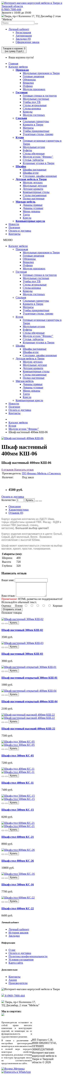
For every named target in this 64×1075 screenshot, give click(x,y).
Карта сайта (16, 962)
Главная (13, 63)
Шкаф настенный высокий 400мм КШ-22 (28, 728)
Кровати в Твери (33, 124)
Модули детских (33, 182)
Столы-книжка (32, 108)
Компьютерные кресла (30, 221)
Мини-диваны (31, 211)
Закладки (14, 935)
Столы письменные (35, 195)
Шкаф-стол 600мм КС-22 (17, 908)
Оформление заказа (27, 42)
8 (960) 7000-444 (11, 9)
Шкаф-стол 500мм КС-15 (17, 809)
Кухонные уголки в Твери (38, 163)
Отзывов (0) (16, 512)
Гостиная (22, 92)
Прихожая (22, 69)
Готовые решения (33, 76)
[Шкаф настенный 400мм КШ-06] (22, 438)
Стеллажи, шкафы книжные (40, 176)
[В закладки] (36, 501)
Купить (29, 500)
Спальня (21, 118)
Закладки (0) (23, 38)
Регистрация (23, 32)
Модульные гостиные (36, 98)
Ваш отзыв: (8, 595)
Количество (8, 500)
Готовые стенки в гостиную (40, 95)
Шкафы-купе (31, 172)
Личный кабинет (19, 29)
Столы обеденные (34, 153)
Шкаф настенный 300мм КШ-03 (22, 653)
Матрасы (28, 127)
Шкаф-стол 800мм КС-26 (17, 860)
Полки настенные (33, 198)
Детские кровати (33, 188)
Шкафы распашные (34, 169)
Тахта (26, 214)
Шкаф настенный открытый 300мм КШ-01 (29, 677)
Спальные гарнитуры (36, 121)
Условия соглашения (21, 959)
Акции (13, 979)
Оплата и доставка (20, 230)
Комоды (28, 111)
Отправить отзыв (12, 609)
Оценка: (6, 605)
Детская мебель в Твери (31, 179)
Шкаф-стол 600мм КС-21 (17, 836)
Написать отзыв (24, 469)
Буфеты (27, 150)
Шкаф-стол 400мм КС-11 (17, 782)
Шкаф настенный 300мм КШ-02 (22, 630)
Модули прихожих (34, 89)
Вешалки (28, 82)
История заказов (18, 932)
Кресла (27, 217)
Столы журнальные (35, 105)
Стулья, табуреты (33, 159)
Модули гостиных (34, 114)
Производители (18, 983)
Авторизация (24, 35)
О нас (12, 949)
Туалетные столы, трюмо (38, 134)
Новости (14, 224)
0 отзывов (7, 469)
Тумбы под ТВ (32, 102)
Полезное (14, 227)
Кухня (20, 137)
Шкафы (21, 166)
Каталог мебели (18, 66)
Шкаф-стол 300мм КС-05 (17, 755)
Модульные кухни (34, 147)
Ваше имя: (7, 580)
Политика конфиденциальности (28, 956)
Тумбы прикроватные (36, 131)
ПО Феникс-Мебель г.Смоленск (41, 473)
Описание (15, 506)
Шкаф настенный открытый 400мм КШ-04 (29, 701)
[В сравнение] (40, 501)
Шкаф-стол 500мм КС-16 (17, 884)
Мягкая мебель (25, 201)
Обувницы (29, 79)
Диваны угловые (33, 208)
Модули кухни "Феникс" (38, 156)
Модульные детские (35, 185)
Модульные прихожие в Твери (41, 73)
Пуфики (28, 86)
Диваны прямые (32, 204)
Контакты (14, 233)
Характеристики (19, 509)
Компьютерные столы (36, 192)
